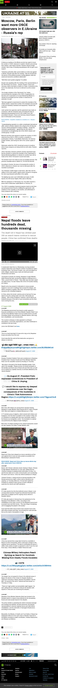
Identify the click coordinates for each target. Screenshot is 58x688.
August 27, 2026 (30, 351)
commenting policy (16, 204)
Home (3, 17)
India (7, 638)
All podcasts (53, 153)
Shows (16, 674)
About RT (45, 672)
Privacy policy (46, 670)
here (18, 326)
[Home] (2, 2)
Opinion (17, 670)
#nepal (4, 348)
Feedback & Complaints (48, 678)
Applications (31, 670)
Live (30, 668)
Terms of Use (46, 668)
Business (3, 674)
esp (5, 661)
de (9, 661)
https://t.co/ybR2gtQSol (19, 397)
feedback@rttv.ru (25, 206)
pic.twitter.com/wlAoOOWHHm (37, 566)
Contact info (45, 676)
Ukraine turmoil (5, 200)
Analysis (17, 668)
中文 (15, 661)
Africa (2, 676)
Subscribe (46, 88)
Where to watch (32, 672)
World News (8, 17)
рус (7, 661)
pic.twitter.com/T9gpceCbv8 (43, 397)
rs (13, 661)
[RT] (23, 661)
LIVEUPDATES (8, 627)
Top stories (42, 17)
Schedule (31, 674)
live (7, 1)
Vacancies (45, 680)
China (3, 638)
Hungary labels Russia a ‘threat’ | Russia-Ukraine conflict (29, 7)
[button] (19, 438)
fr (11, 661)
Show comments (19, 211)
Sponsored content (33, 676)
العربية (2, 661)
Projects (17, 676)
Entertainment (18, 672)
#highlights (22, 348)
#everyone (12, 348)
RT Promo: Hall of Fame (48, 674)
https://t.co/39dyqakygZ (12, 566)
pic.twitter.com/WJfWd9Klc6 (40, 348)
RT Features (42, 96)
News (2, 668)
